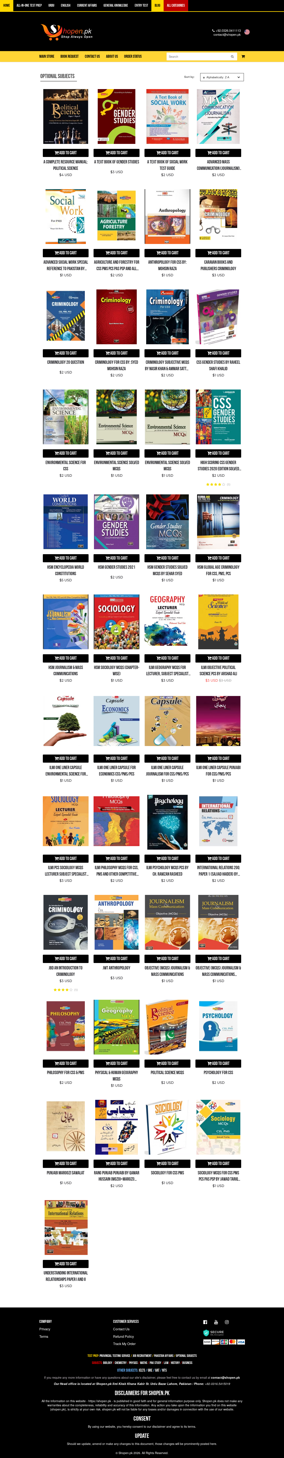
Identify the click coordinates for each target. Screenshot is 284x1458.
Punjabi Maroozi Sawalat (65, 1173)
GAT (157, 1370)
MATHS (143, 1363)
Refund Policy (123, 1336)
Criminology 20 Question (65, 362)
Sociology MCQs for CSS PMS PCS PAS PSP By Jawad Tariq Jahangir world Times (218, 1179)
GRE (150, 1370)
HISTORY (175, 1363)
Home (6, 5)
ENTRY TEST (141, 5)
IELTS (142, 1370)
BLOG (157, 5)
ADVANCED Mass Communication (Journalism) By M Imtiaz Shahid (218, 168)
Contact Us (121, 1329)
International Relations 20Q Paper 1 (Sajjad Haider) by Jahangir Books (218, 874)
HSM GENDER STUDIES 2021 (116, 567)
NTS (164, 1370)
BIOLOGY (107, 1363)
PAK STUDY (155, 1363)
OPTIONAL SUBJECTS (186, 1356)
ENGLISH (65, 5)
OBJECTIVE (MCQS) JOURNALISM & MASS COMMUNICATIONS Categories (218, 974)
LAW (166, 1363)
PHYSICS (133, 1363)
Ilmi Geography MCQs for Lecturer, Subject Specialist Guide (167, 674)
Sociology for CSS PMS (167, 1173)
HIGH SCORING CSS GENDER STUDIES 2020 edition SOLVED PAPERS (218, 469)
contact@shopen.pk (227, 34)
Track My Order (124, 1343)
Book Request (70, 56)
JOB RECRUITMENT (142, 1356)
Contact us (92, 56)
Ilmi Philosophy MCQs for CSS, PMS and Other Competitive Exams (116, 874)
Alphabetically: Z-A (217, 77)
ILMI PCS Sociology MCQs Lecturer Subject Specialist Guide (65, 874)
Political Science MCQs (167, 1073)
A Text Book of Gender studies (116, 162)
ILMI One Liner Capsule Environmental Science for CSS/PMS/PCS (66, 774)
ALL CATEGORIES (176, 5)
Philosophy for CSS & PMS (65, 1073)
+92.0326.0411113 (228, 30)
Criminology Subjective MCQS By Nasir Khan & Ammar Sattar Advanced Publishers (167, 369)
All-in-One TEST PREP (29, 5)
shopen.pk (58, 1409)
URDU (51, 5)
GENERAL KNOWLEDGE (116, 5)
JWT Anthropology (116, 968)
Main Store (46, 56)
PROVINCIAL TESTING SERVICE (115, 1356)
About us (112, 56)
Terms (43, 1336)
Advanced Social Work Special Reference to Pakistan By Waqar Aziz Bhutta (65, 269)
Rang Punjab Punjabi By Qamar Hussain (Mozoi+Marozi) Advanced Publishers (116, 1179)
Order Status (133, 56)
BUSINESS (187, 1363)
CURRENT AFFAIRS (87, 5)
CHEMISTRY (121, 1363)
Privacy (44, 1329)
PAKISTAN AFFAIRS (163, 1356)
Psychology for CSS (218, 1073)
